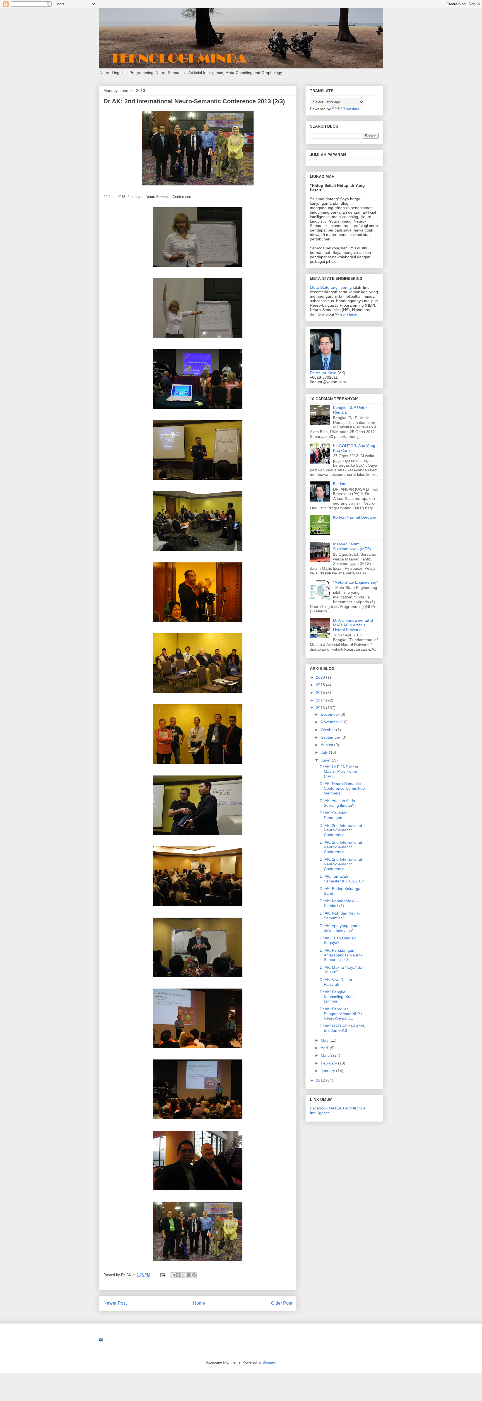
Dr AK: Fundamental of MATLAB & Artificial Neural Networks (353, 625)
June (326, 760)
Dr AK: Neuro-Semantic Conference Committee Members (342, 788)
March (327, 1055)
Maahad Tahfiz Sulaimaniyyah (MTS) (352, 546)
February (329, 1063)
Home (199, 1303)
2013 (321, 707)
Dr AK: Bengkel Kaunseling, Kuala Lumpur (338, 997)
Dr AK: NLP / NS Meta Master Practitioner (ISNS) (339, 772)
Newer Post (115, 1303)
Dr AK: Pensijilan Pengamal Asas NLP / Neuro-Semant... (341, 1014)
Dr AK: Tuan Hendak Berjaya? (338, 940)
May (325, 1040)
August (327, 745)
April (325, 1048)
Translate (351, 109)
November (330, 722)
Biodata (339, 483)
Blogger (269, 1362)
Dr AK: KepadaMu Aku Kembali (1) (339, 903)
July (325, 752)
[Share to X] (183, 1275)
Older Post (281, 1303)
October (328, 729)
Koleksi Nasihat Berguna (354, 517)
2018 (321, 684)
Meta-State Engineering (331, 287)
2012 (321, 1080)
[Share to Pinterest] (194, 1275)
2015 (321, 692)
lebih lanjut (348, 314)
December (330, 714)
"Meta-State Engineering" (355, 582)
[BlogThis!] (178, 1275)
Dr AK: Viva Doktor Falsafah (336, 982)
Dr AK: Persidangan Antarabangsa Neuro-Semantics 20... (341, 955)
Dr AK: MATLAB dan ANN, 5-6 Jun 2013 (342, 1028)
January (328, 1070)
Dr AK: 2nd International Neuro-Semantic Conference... (341, 830)
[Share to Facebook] (188, 1275)
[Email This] (172, 1275)
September (331, 737)
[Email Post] (162, 1275)
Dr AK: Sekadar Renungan (333, 815)
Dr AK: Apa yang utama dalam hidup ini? (340, 928)
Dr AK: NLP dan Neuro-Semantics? (340, 915)
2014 (321, 700)
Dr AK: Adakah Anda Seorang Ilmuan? (337, 803)
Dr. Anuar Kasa (323, 373)
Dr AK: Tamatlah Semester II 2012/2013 (342, 878)
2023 (321, 677)
